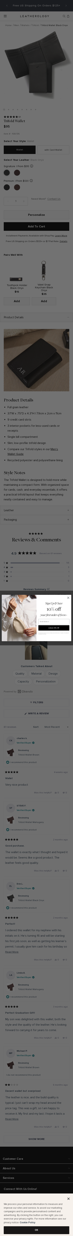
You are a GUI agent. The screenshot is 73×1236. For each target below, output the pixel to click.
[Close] (68, 1199)
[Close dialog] (68, 598)
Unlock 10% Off (53, 628)
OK (36, 1230)
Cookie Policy (27, 1222)
